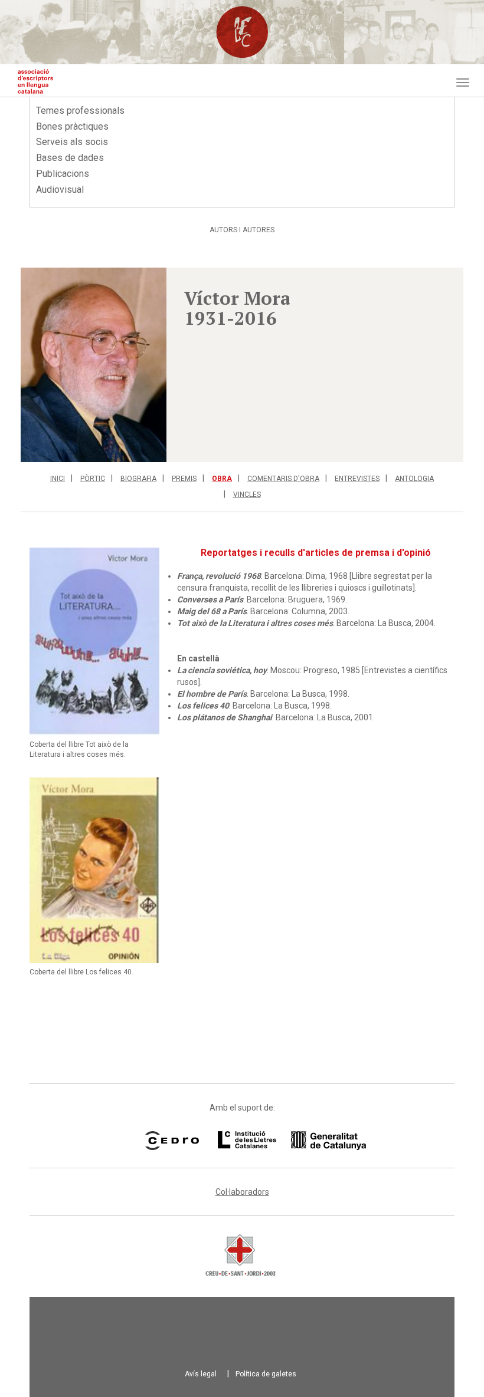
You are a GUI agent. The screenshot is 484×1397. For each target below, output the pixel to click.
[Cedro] (172, 1140)
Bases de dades (70, 157)
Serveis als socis (72, 141)
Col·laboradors (242, 1192)
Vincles (247, 494)
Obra (222, 479)
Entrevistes (357, 479)
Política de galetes (266, 1374)
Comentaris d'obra (283, 479)
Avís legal (201, 1374)
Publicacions (62, 173)
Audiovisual (60, 189)
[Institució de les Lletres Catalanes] (277, 1140)
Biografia (138, 479)
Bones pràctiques (72, 126)
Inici (57, 479)
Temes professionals (80, 110)
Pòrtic (92, 479)
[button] (93, 365)
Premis (184, 479)
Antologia (414, 479)
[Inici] (35, 81)
